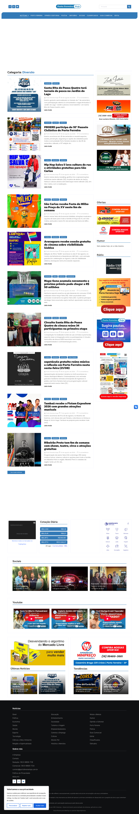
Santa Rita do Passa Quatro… (51, 685)
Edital (92, 736)
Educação (55, 714)
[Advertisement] (68, 44)
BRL (65, 546)
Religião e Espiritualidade (22, 744)
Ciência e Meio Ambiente (22, 740)
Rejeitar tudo (26, 805)
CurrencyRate (58, 546)
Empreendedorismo (58, 729)
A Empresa (16, 755)
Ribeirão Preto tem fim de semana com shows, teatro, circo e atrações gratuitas (67, 445)
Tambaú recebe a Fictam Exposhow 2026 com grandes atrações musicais (67, 406)
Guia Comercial (95, 733)
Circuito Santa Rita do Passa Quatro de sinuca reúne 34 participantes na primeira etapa (65, 325)
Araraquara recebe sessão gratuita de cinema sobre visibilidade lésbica (67, 244)
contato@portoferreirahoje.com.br (25, 769)
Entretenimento (57, 718)
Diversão (48, 83)
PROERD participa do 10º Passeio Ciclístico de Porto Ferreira (66, 129)
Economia (16, 722)
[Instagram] (13, 6)
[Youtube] (17, 6)
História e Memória (58, 744)
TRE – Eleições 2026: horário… (23, 685)
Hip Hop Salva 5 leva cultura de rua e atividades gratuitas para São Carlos (67, 167)
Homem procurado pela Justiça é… (113, 685)
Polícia (92, 729)
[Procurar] (129, 6)
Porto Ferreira (73, 357)
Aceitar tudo (40, 805)
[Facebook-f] (10, 6)
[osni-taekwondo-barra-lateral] (113, 170)
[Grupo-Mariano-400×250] (113, 145)
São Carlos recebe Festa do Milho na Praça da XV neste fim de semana (66, 207)
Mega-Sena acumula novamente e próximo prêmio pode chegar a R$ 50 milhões (66, 284)
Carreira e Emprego (58, 733)
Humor (92, 718)
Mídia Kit (16, 777)
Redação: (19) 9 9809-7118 (23, 762)
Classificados (95, 740)
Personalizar (13, 805)
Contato (16, 758)
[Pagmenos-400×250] (113, 110)
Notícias (56, 83)
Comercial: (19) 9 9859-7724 (23, 766)
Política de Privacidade (21, 773)
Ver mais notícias (16, 472)
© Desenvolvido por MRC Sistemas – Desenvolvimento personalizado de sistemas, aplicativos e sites (70, 807)
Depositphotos (81, 811)
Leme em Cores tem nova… (86, 685)
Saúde (15, 725)
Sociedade (70, 276)
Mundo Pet (55, 740)
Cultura (47, 160)
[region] (26, 798)
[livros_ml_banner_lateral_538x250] (38, 652)
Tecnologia (17, 736)
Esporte (55, 123)
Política (15, 718)
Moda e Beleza (95, 714)
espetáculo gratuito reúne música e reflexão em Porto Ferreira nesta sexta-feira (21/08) (67, 364)
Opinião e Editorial (97, 722)
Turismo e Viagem (58, 725)
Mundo (15, 729)
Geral (55, 276)
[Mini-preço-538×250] (101, 652)
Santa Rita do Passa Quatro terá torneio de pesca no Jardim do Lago (65, 91)
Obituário (93, 744)
